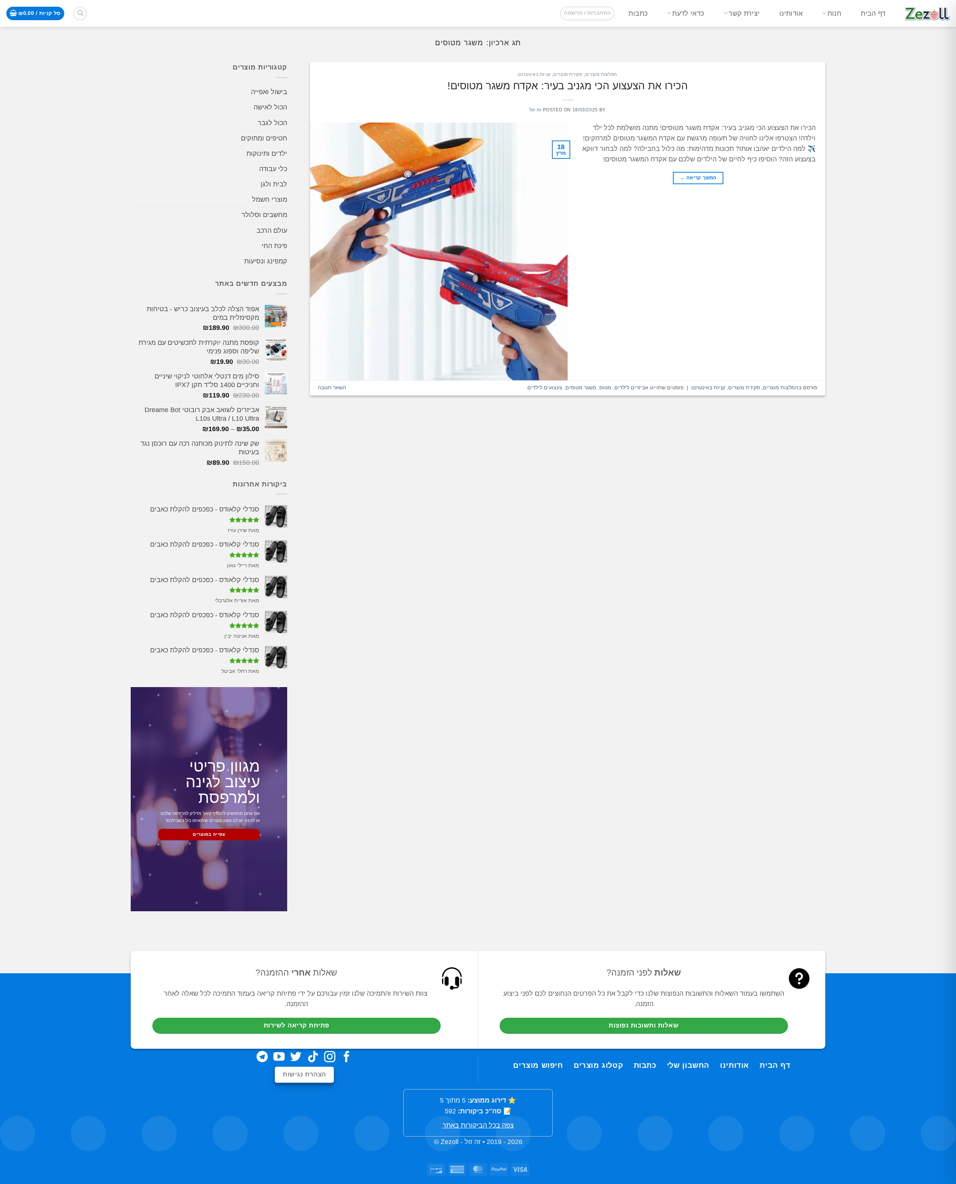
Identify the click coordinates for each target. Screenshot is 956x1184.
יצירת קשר (744, 13)
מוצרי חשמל (269, 200)
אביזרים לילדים (631, 387)
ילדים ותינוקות (266, 153)
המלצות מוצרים (601, 74)
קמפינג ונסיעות (265, 261)
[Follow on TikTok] (313, 1057)
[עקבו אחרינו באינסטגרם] (329, 1057)
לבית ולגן (274, 184)
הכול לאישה (270, 107)
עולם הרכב (272, 230)
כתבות (638, 13)
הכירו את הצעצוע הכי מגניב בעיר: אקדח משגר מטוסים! (567, 86)
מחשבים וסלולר (264, 215)
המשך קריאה (698, 177)
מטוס (605, 387)
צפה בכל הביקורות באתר (478, 1125)
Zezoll (450, 1142)
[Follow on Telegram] (262, 1057)
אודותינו (791, 13)
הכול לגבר (272, 123)
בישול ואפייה (269, 92)
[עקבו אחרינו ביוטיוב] (279, 1057)
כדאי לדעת (688, 13)
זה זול (535, 109)
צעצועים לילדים (544, 387)
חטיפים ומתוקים (264, 138)
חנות (834, 13)
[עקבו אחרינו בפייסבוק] (346, 1057)
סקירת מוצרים (567, 74)
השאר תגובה (332, 387)
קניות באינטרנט (534, 74)
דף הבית (873, 13)
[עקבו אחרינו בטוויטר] (295, 1057)
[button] (587, 13)
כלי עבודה (273, 169)
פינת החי (274, 246)
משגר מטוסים (580, 387)
